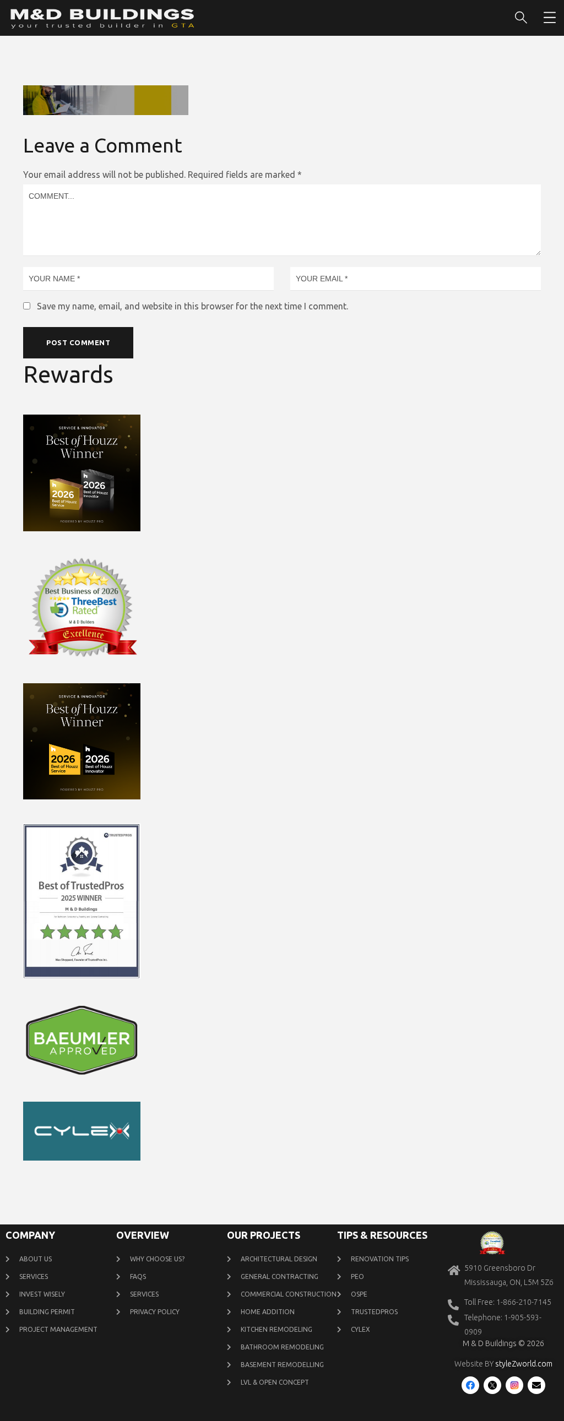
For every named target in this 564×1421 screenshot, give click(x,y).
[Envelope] (536, 1385)
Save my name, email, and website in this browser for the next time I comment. (192, 306)
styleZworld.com (523, 1363)
